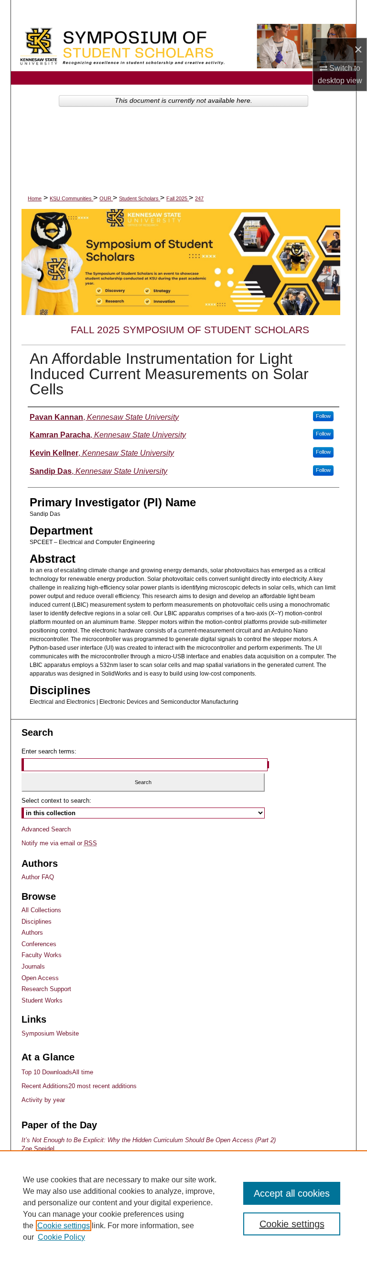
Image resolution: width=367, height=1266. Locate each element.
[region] (183, 1208)
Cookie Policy (61, 1237)
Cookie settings (63, 1226)
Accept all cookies (292, 1193)
